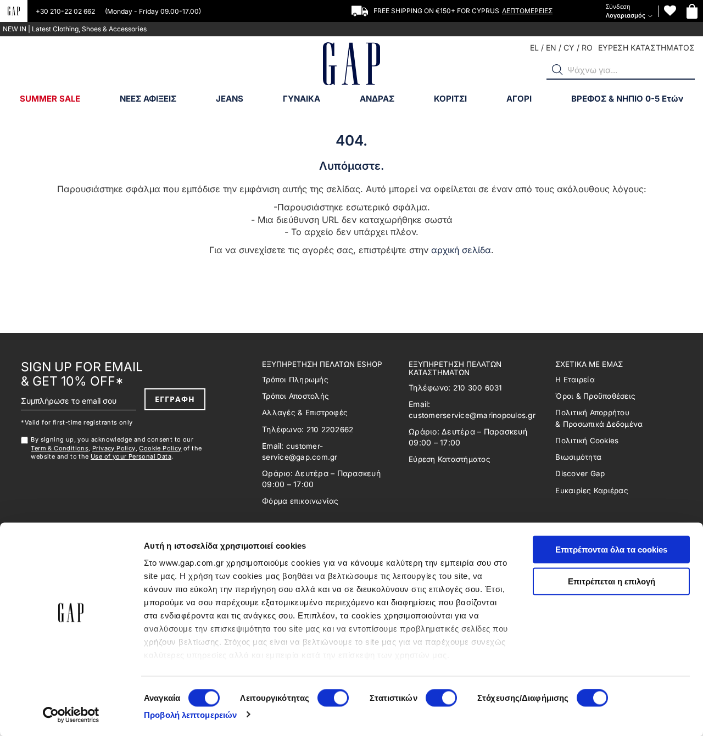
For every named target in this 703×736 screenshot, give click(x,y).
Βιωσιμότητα (578, 457)
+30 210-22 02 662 (66, 11)
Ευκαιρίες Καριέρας (591, 490)
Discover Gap (580, 473)
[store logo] (351, 65)
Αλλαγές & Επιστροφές (305, 412)
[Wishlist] (670, 10)
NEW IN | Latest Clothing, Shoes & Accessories (75, 29)
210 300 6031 (477, 387)
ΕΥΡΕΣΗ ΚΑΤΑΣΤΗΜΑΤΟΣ (646, 47)
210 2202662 (330, 429)
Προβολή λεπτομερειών (190, 714)
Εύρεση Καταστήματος (449, 459)
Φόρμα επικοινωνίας (300, 501)
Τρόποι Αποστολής (295, 396)
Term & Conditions (59, 448)
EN (551, 47)
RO (587, 47)
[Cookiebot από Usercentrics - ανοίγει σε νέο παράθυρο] (71, 714)
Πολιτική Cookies (586, 440)
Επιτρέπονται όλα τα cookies (611, 549)
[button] (557, 69)
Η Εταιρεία (575, 379)
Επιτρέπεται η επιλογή (611, 581)
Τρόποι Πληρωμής (295, 379)
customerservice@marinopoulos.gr (472, 415)
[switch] (333, 698)
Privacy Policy (114, 448)
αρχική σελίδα (461, 249)
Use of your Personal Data (131, 456)
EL (534, 47)
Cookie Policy (160, 448)
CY (568, 47)
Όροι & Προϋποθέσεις (595, 396)
